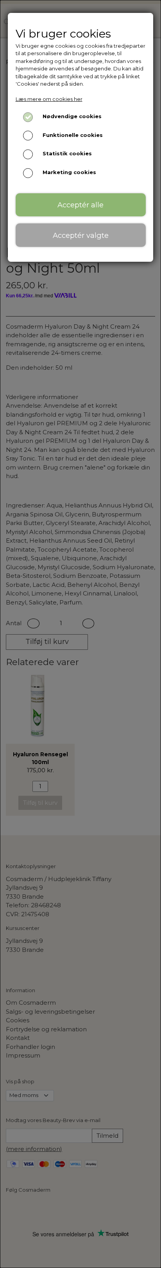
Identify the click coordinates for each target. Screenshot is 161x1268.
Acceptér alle (80, 204)
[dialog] (80, 634)
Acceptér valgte (81, 235)
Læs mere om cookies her (49, 99)
